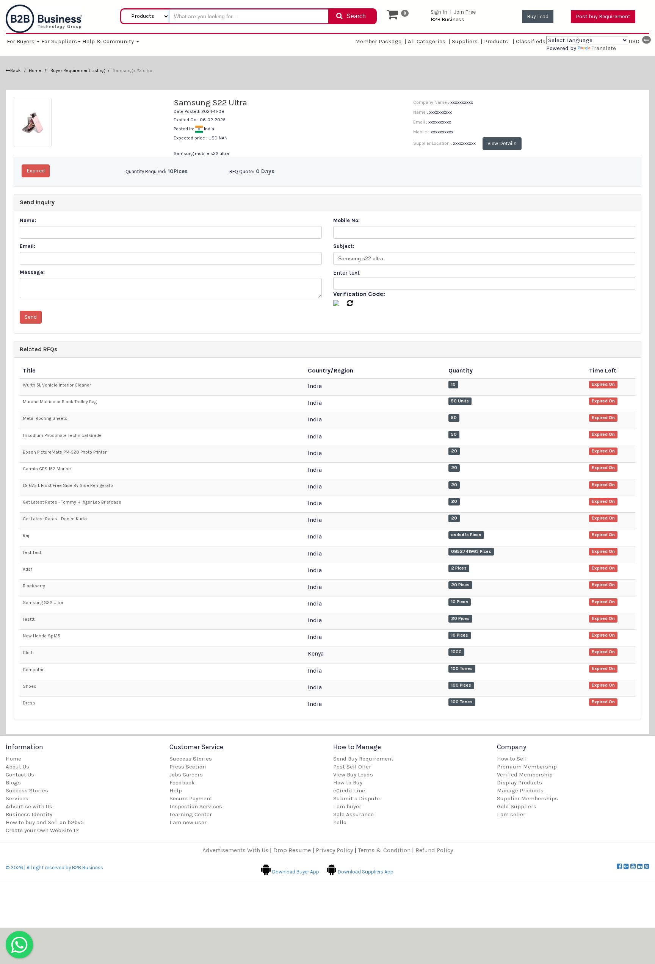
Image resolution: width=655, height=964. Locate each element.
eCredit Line (349, 790)
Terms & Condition (384, 850)
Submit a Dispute (356, 798)
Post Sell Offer (352, 766)
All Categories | (429, 41)
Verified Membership (525, 774)
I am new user (188, 822)
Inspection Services (195, 806)
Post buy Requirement (603, 16)
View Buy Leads (353, 774)
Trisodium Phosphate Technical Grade (62, 435)
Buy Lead (537, 16)
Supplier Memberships (527, 798)
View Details (502, 143)
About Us (17, 766)
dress (29, 703)
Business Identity (29, 814)
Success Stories (27, 790)
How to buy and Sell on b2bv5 (45, 822)
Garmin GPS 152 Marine (47, 468)
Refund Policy (434, 850)
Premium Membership (527, 766)
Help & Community (108, 41)
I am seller (511, 814)
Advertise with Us (29, 806)
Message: (32, 272)
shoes (29, 686)
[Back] (646, 40)
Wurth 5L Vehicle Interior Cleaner (57, 385)
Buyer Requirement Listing (77, 70)
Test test (32, 552)
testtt (28, 619)
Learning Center (190, 814)
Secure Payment (190, 798)
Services (17, 798)
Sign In (439, 12)
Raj (26, 535)
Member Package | (380, 41)
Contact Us (20, 774)
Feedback (182, 782)
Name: (28, 220)
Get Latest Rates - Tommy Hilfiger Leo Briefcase (72, 502)
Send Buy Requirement (363, 758)
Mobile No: (346, 220)
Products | (499, 41)
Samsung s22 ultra (43, 602)
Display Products (519, 782)
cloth (28, 652)
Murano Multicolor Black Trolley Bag (60, 401)
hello (339, 822)
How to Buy (347, 782)
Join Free (465, 12)
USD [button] (634, 41)
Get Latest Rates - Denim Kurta (55, 518)
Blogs (13, 782)
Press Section (187, 766)
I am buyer (347, 806)
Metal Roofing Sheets (45, 418)
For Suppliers (59, 41)
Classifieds (531, 41)
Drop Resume (292, 850)
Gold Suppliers (516, 806)
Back (15, 70)
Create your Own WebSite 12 (42, 830)
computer (33, 669)
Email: (27, 246)
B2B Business (447, 19)
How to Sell (512, 758)
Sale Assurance (353, 814)
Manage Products (520, 790)
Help (175, 790)
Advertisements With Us (235, 850)
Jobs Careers (186, 774)
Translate (604, 48)
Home (35, 70)
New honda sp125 (41, 635)
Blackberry (34, 585)
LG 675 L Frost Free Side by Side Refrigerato (68, 485)
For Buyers (21, 41)
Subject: (343, 246)
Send (31, 317)
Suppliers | (467, 41)
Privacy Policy (334, 850)
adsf (27, 569)
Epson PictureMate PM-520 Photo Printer (65, 452)
